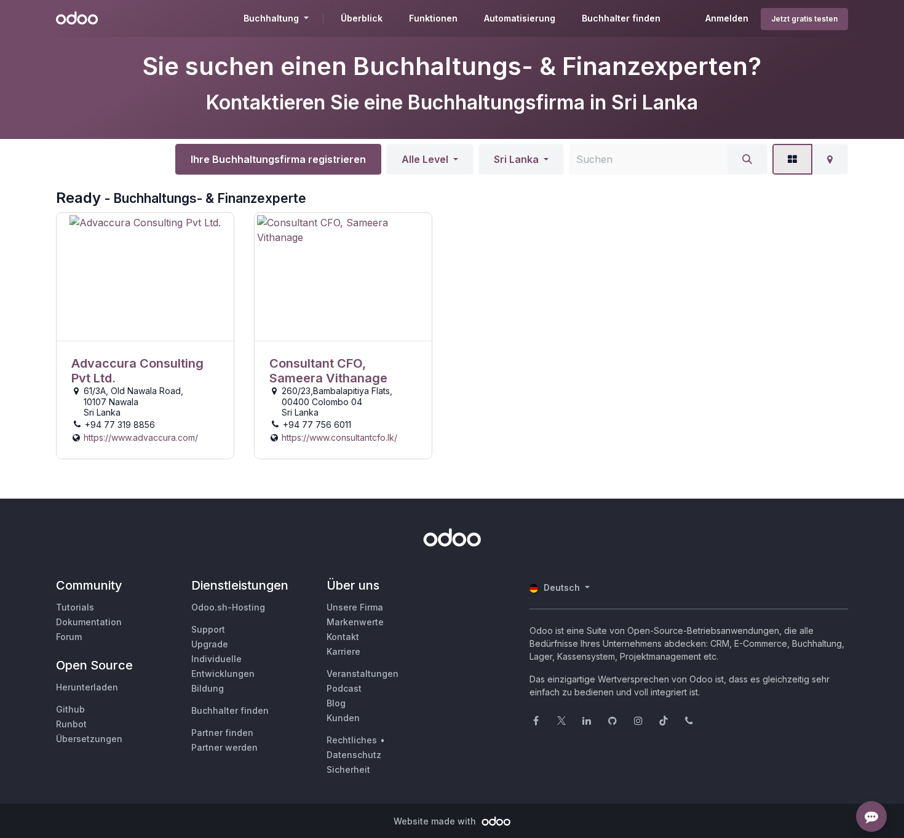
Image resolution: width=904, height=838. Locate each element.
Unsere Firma (355, 607)
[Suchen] (747, 159)
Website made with (436, 821)
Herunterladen (87, 687)
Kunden (343, 718)
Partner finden (222, 732)
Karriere (343, 651)
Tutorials (75, 607)
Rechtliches (352, 740)
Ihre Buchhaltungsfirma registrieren (278, 159)
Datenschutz (354, 754)
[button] (430, 159)
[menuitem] (361, 18)
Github (70, 709)
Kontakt (343, 636)
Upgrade (209, 644)
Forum (69, 636)
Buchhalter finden (230, 710)
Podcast (344, 688)
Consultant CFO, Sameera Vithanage (328, 370)
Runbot (71, 724)
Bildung (207, 688)
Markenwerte (355, 622)
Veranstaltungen (362, 673)
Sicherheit (348, 769)
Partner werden (224, 747)
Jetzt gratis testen (804, 18)
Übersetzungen (89, 738)
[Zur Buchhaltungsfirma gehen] (145, 277)
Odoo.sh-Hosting (228, 607)
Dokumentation (89, 622)
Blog (336, 703)
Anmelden (726, 18)
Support (208, 629)
